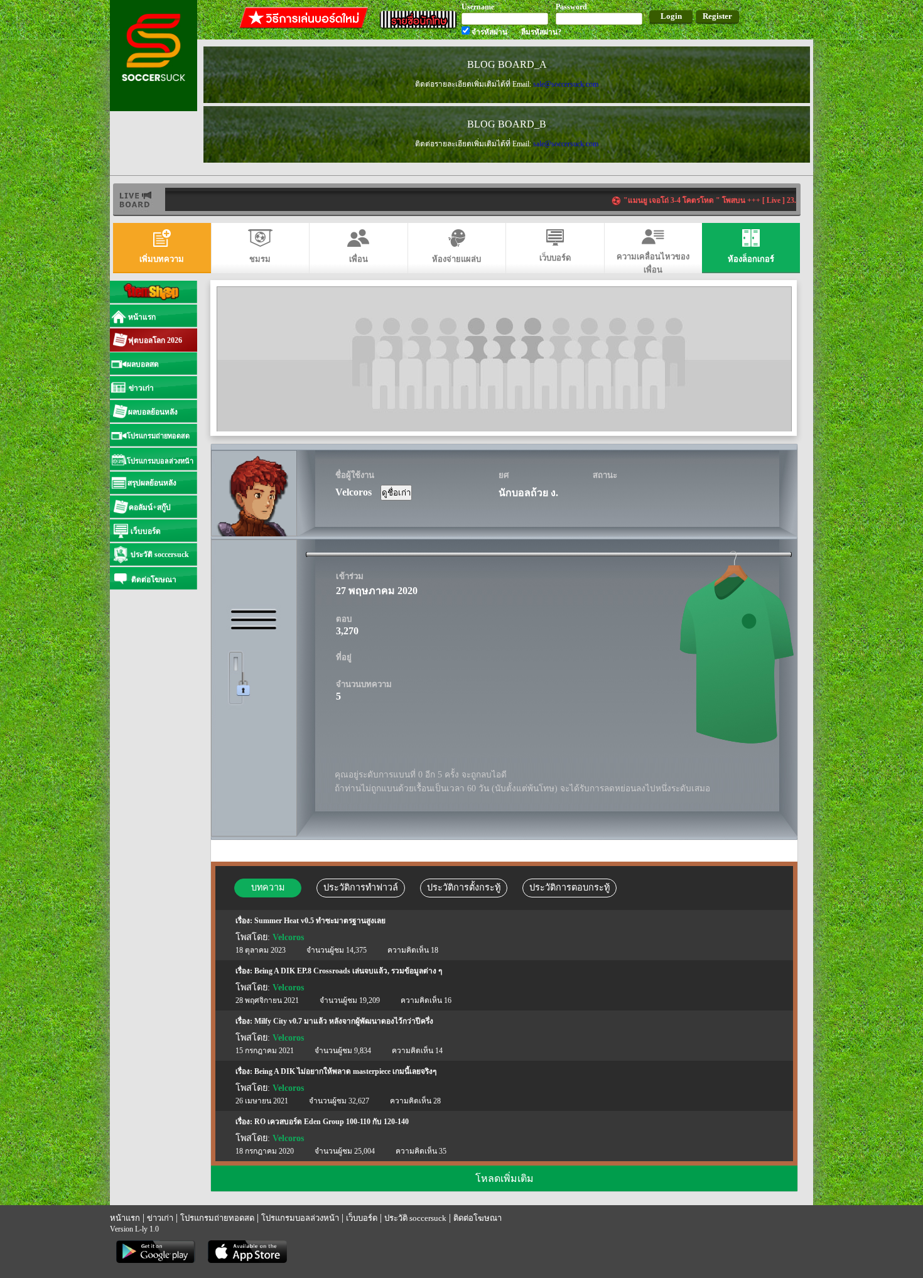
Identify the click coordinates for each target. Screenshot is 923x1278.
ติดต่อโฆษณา (477, 1218)
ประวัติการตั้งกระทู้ (463, 887)
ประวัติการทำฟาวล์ (360, 887)
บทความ (267, 887)
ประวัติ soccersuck (415, 1218)
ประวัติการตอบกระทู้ (569, 887)
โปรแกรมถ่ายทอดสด (217, 1218)
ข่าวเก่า (160, 1218)
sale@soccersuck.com (565, 84)
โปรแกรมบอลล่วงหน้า (300, 1218)
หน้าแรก (125, 1218)
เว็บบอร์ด (361, 1218)
